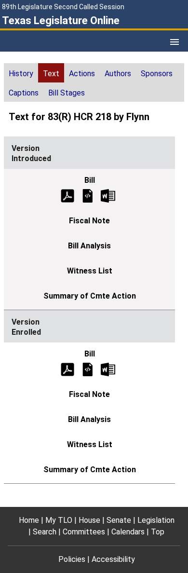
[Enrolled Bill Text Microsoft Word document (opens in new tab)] (108, 368)
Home (29, 520)
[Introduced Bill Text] (88, 195)
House (89, 520)
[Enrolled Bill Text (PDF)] (67, 368)
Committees (84, 531)
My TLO (58, 520)
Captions (24, 92)
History (21, 73)
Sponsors (157, 73)
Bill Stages (66, 92)
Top (157, 531)
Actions (82, 73)
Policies (71, 559)
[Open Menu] (174, 42)
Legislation (156, 520)
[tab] (21, 72)
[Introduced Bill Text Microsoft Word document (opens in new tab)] (108, 195)
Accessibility (113, 559)
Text (51, 73)
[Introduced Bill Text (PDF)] (67, 195)
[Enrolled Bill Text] (88, 368)
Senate (119, 520)
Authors (118, 73)
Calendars (128, 531)
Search (44, 531)
